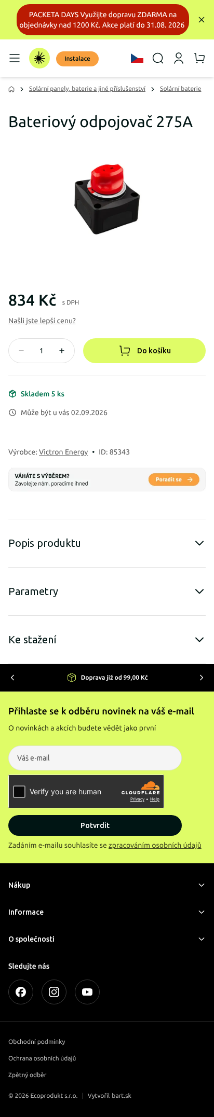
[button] (42, 320)
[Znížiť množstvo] (21, 350)
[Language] (137, 58)
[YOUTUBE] (87, 992)
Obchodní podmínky (36, 1042)
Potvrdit (95, 825)
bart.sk (121, 1096)
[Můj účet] (178, 58)
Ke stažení (32, 639)
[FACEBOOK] (20, 992)
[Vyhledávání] (158, 58)
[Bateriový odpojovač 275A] (107, 199)
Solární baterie (180, 89)
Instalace (77, 59)
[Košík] (199, 58)
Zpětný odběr (27, 1075)
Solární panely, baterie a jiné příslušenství (87, 89)
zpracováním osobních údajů (155, 845)
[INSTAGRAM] (54, 992)
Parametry (33, 591)
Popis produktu (44, 543)
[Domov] (39, 58)
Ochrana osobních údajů (42, 1058)
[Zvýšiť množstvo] (61, 350)
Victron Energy (63, 452)
